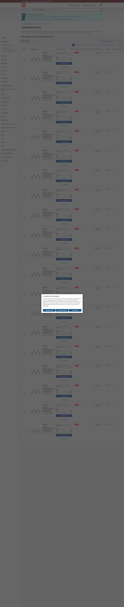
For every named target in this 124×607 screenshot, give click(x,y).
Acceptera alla (49, 310)
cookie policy (45, 305)
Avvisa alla (75, 310)
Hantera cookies (62, 310)
